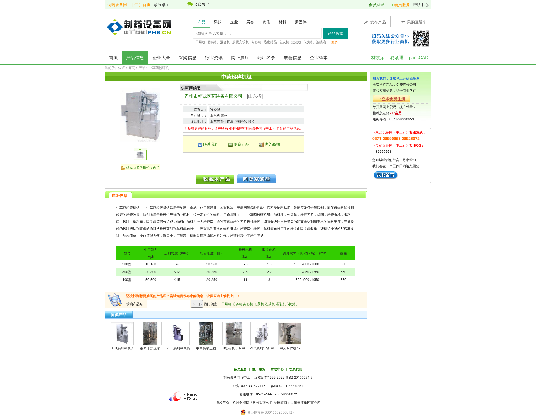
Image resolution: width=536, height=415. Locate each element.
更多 (335, 41)
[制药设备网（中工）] (141, 26)
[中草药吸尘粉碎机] (206, 332)
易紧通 (396, 57)
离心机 (248, 303)
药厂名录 (266, 57)
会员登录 (376, 4)
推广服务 (258, 368)
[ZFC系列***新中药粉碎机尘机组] (261, 332)
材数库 (377, 57)
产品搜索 (335, 33)
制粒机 (292, 303)
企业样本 (319, 57)
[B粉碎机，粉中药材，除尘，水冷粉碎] (233, 332)
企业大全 (161, 57)
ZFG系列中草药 (178, 347)
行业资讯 (214, 57)
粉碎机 (237, 303)
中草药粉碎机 (159, 67)
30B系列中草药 (122, 347)
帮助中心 (421, 4)
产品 (141, 67)
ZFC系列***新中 (262, 347)
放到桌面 (161, 4)
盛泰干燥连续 (150, 347)
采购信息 (188, 57)
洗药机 (270, 303)
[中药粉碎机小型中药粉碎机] (289, 332)
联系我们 (211, 144)
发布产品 (377, 22)
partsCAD (419, 57)
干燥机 (226, 303)
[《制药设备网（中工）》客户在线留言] (386, 174)
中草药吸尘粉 (206, 347)
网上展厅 (240, 57)
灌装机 (281, 303)
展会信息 (293, 57)
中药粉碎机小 (290, 347)
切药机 (259, 303)
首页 (113, 57)
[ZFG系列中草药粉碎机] (178, 332)
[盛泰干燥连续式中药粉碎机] (150, 332)
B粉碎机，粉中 (234, 347)
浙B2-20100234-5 (299, 377)
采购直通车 (416, 22)
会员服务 (402, 4)
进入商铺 (272, 144)
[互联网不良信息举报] (184, 396)
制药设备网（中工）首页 (128, 4)
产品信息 (135, 57)
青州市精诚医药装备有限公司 (214, 96)
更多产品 (241, 144)
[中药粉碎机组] (140, 114)
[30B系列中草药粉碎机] (122, 332)
